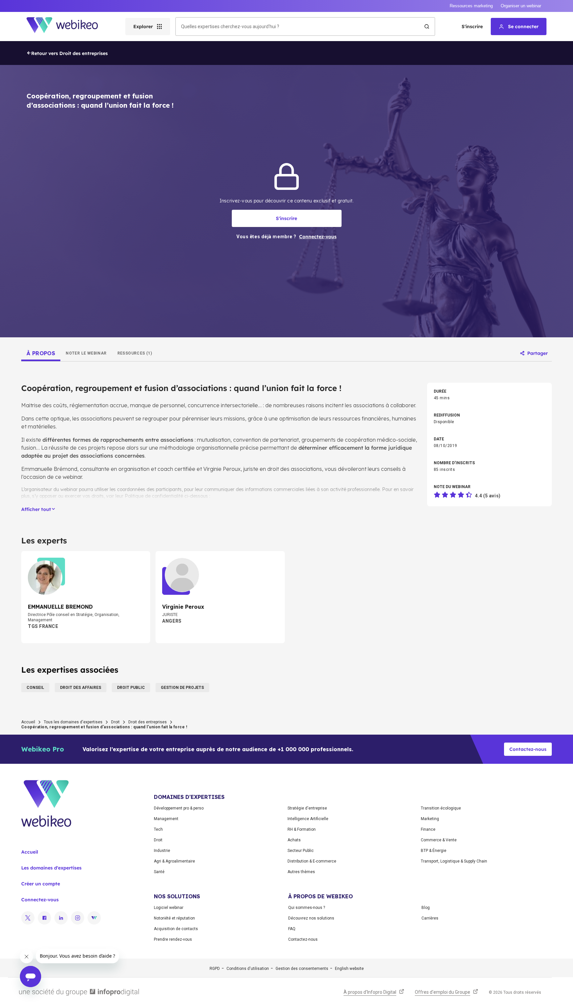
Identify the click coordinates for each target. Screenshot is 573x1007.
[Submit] (426, 26)
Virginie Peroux (222, 469)
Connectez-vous (40, 900)
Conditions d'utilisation (247, 968)
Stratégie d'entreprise (307, 808)
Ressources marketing (471, 5)
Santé (159, 871)
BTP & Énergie (433, 850)
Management (166, 818)
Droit (115, 722)
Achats (294, 840)
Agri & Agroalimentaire (174, 861)
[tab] (40, 353)
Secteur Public (300, 850)
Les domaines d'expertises (51, 868)
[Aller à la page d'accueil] (68, 26)
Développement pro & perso (179, 808)
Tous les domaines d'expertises (73, 722)
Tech (158, 829)
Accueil (28, 722)
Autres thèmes (301, 871)
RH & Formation (301, 829)
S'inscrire (472, 26)
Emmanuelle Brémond (49, 469)
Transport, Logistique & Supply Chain (454, 861)
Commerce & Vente (439, 840)
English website (349, 968)
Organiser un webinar (521, 5)
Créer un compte (40, 884)
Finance (428, 829)
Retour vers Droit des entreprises (69, 53)
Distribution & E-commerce (311, 861)
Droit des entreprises (147, 722)
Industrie (162, 850)
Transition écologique (441, 808)
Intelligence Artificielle (307, 818)
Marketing (430, 818)
